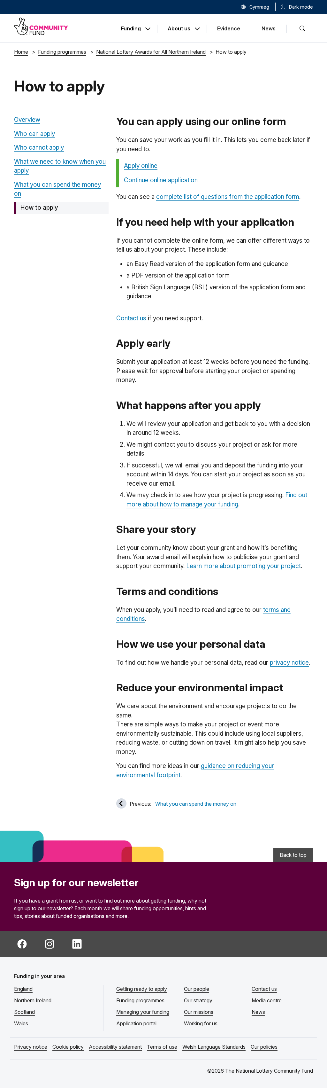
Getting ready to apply (141, 989)
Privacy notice (30, 1047)
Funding (131, 29)
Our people (196, 989)
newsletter (59, 908)
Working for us (200, 1023)
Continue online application (161, 180)
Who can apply (34, 133)
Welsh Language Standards (214, 1047)
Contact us (131, 318)
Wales (21, 1023)
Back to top (293, 855)
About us (179, 29)
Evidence (228, 28)
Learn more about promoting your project (243, 566)
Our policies (264, 1047)
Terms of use (162, 1047)
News (269, 28)
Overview (27, 119)
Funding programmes (140, 1000)
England (23, 989)
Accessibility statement (115, 1047)
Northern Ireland (32, 1000)
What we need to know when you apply (60, 166)
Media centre (267, 1000)
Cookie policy (68, 1047)
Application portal (136, 1023)
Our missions (198, 1012)
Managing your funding (142, 1012)
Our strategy (198, 1000)
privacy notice (289, 662)
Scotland (24, 1012)
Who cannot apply (39, 147)
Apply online (140, 165)
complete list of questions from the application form (227, 196)
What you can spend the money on (57, 189)
